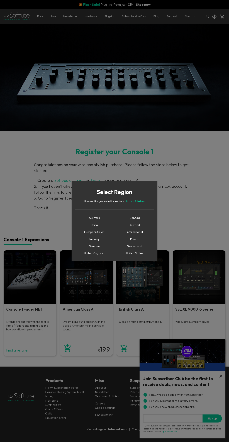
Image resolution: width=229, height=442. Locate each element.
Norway (94, 239)
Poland (134, 239)
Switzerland (134, 246)
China (94, 225)
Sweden (94, 246)
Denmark (134, 225)
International (134, 232)
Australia (94, 218)
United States (135, 201)
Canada (135, 218)
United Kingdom (94, 253)
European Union (94, 232)
